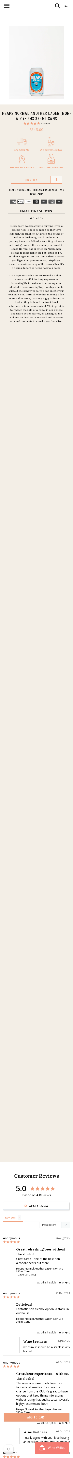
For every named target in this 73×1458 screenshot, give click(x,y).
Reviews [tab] (10, 1217)
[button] (61, 1282)
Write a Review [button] (38, 1206)
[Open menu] (6, 5)
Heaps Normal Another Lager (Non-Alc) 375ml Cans (39, 1270)
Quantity (31, 180)
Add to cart (36, 1417)
